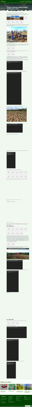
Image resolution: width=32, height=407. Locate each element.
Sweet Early (22, 223)
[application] (15, 65)
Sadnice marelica (10, 399)
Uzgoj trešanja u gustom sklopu (27, 399)
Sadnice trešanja (10, 398)
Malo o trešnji (25, 398)
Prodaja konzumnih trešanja (11, 402)
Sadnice (9, 400)
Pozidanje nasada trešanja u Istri (27, 397)
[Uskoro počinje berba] (12, 387)
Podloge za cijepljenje (10, 401)
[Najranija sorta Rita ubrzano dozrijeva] (4, 387)
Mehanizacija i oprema (18, 400)
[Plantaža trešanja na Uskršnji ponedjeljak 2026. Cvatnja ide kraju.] (28, 387)
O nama (17, 397)
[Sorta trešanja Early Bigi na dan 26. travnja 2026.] (20, 387)
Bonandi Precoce (25, 223)
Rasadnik (17, 399)
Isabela (28, 223)
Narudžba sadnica (10, 397)
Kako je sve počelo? (18, 398)
